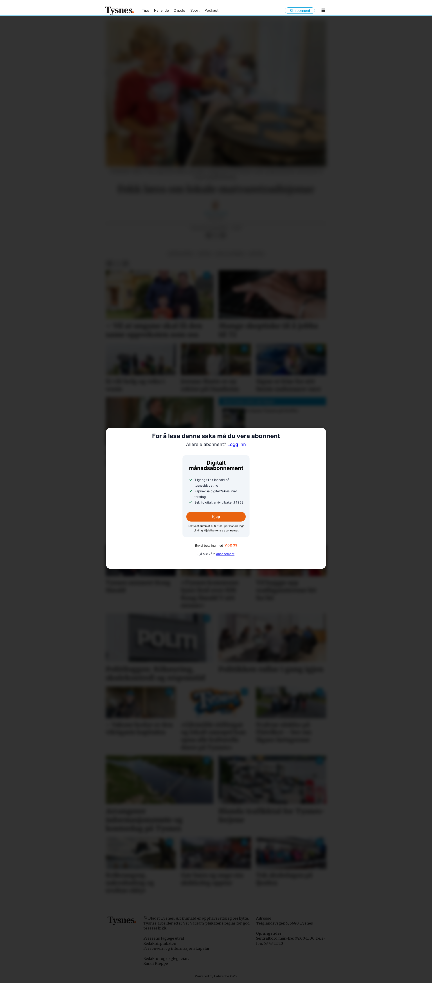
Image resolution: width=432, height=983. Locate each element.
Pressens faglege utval (163, 938)
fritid (205, 254)
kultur (256, 254)
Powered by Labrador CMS (216, 976)
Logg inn (216, 444)
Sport (195, 10)
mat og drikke (230, 254)
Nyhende (161, 10)
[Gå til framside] (119, 11)
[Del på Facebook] (208, 235)
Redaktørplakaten (159, 943)
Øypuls (179, 10)
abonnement (225, 554)
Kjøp (216, 516)
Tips (145, 10)
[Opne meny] (323, 11)
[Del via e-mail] (223, 235)
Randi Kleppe (155, 963)
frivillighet (181, 254)
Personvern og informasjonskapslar (176, 948)
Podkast (211, 10)
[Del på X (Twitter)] (215, 235)
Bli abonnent (300, 10)
